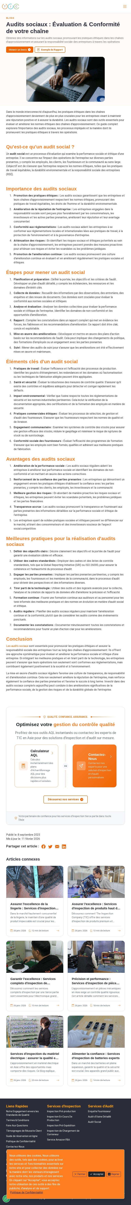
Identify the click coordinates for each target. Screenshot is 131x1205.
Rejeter (115, 1174)
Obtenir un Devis (18, 49)
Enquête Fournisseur (99, 1111)
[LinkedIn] (64, 846)
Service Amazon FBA (58, 1139)
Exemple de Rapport (52, 49)
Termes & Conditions (17, 1120)
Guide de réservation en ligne (22, 1136)
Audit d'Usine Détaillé (99, 1116)
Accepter (98, 1174)
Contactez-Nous (15, 1146)
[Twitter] (50, 846)
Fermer (81, 1174)
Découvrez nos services (63, 799)
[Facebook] (43, 846)
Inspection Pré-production (61, 1111)
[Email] (57, 846)
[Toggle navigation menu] (124, 6)
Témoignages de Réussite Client (24, 1130)
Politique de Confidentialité (20, 1141)
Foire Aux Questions (17, 1125)
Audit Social (94, 1122)
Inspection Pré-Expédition (61, 1125)
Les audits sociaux (17, 646)
